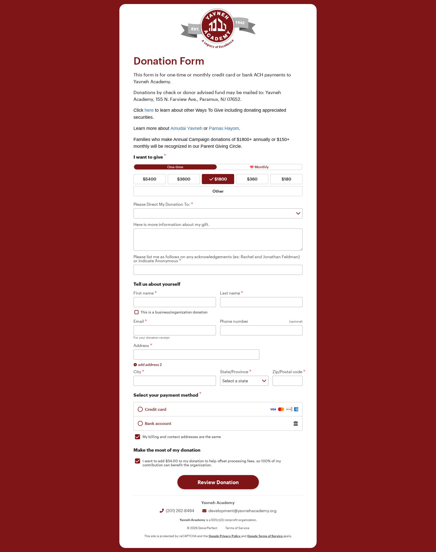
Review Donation (218, 482)
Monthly (262, 167)
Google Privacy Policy (225, 536)
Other (218, 191)
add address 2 (150, 364)
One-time (175, 167)
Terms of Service (237, 528)
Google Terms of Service (265, 536)
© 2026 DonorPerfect (202, 528)
